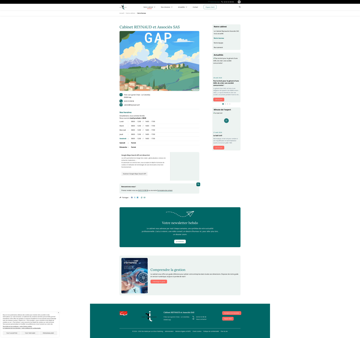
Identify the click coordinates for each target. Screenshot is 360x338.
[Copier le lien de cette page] (141, 197)
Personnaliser (48, 333)
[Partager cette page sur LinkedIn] (137, 197)
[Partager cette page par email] (144, 197)
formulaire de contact (164, 190)
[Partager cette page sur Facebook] (132, 197)
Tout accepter (11, 333)
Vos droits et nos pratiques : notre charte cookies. (17, 326)
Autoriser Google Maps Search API (134, 174)
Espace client (228, 319)
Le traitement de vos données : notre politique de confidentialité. (22, 328)
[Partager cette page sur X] (134, 197)
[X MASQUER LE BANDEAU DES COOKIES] (58, 312)
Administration (169, 331)
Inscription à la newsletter (231, 313)
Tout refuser (30, 333)
